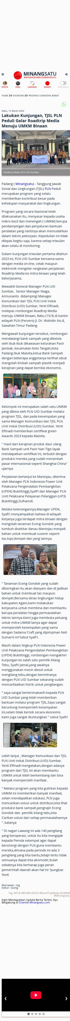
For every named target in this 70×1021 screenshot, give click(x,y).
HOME (5, 95)
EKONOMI (18, 95)
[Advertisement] (35, 35)
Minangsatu (24, 184)
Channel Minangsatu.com (34, 902)
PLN (48, 188)
